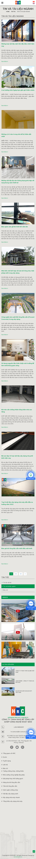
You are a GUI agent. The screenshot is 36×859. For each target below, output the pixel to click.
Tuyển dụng (7, 761)
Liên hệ (5, 765)
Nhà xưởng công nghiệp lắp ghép (14, 775)
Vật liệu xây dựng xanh (10, 794)
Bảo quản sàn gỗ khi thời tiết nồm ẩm (14, 227)
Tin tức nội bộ (7, 582)
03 (21, 574)
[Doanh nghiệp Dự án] (30, 732)
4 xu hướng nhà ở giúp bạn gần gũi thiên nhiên (17, 90)
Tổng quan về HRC (9, 753)
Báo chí (5, 590)
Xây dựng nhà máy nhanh (11, 797)
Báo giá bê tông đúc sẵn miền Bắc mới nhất (16, 548)
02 (16, 574)
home (8, 11)
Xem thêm (4, 61)
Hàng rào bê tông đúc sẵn (11, 782)
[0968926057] (30, 474)
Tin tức (13, 11)
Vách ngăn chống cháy (10, 790)
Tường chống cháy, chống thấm (13, 771)
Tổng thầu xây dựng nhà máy (12, 801)
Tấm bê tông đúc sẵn (10, 786)
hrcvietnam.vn (18, 857)
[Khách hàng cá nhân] (30, 603)
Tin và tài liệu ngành (18, 8)
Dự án (5, 757)
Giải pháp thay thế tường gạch (13, 778)
